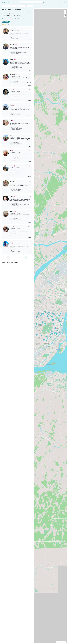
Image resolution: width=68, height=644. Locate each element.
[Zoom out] (65, 13)
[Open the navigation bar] (65, 2)
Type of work (6, 5)
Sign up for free (5, 21)
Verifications (21, 5)
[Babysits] (5, 2)
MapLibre (57, 641)
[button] (41, 335)
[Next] (25, 257)
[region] (50, 326)
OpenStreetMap (62, 641)
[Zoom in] (65, 11)
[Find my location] (65, 16)
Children (14, 5)
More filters (29, 5)
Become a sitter (59, 2)
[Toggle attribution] (66, 642)
